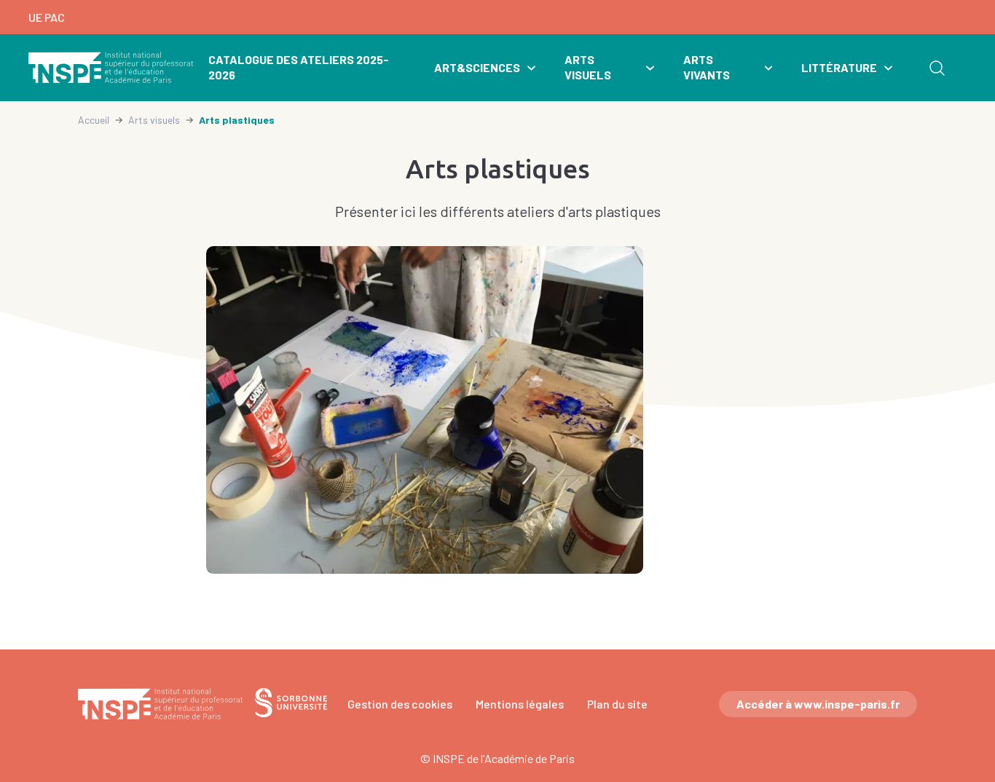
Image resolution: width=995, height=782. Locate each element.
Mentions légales (520, 704)
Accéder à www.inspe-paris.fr (818, 704)
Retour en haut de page (962, 605)
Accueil (93, 120)
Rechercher (936, 67)
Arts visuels (588, 67)
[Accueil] (111, 67)
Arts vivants (706, 67)
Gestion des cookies (399, 704)
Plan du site (617, 704)
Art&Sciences (477, 67)
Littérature (839, 67)
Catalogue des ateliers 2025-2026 (298, 67)
